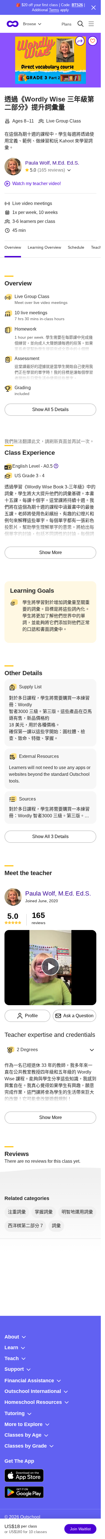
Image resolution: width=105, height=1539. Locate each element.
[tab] (12, 247)
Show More (50, 552)
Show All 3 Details (50, 836)
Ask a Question (78, 1015)
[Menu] (91, 24)
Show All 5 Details (50, 409)
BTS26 (77, 5)
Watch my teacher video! (36, 183)
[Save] (92, 41)
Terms (54, 10)
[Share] (80, 41)
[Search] (80, 23)
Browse (29, 24)
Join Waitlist (80, 1529)
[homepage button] (12, 24)
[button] (50, 1049)
